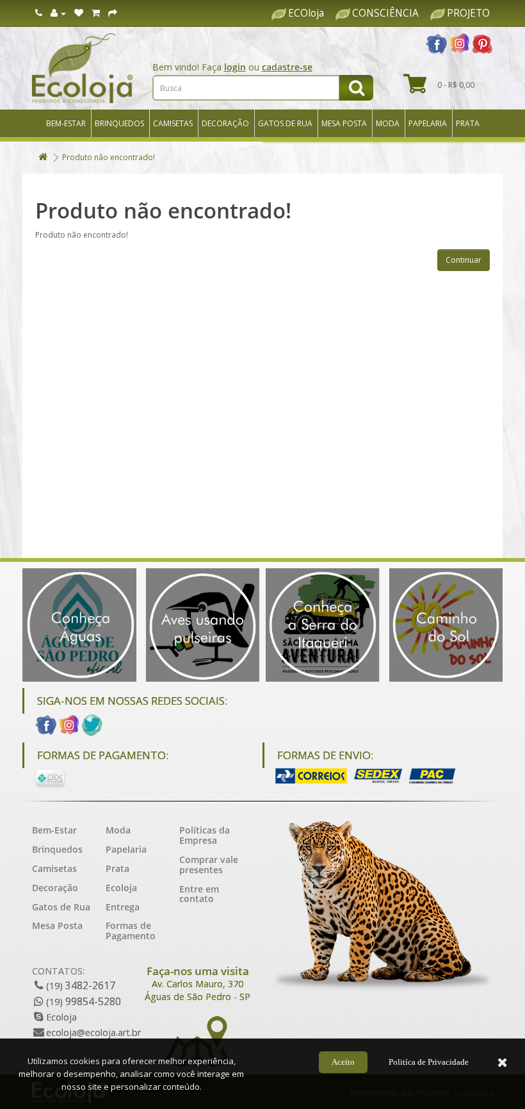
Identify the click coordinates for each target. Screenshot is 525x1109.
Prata (468, 123)
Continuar (463, 259)
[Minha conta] (58, 13)
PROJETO (468, 13)
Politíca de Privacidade (429, 1062)
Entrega (123, 907)
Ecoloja (121, 888)
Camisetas (173, 123)
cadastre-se (287, 67)
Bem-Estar (66, 123)
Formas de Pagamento (131, 930)
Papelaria (427, 123)
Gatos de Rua (285, 123)
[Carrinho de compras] (96, 13)
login (235, 67)
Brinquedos (119, 123)
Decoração (225, 123)
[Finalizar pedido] (112, 13)
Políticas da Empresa (204, 835)
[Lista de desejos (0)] (78, 13)
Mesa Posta (344, 123)
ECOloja (306, 13)
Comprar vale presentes (208, 864)
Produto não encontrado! (108, 157)
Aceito (343, 1062)
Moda (388, 123)
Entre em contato (199, 894)
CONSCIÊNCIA (385, 13)
